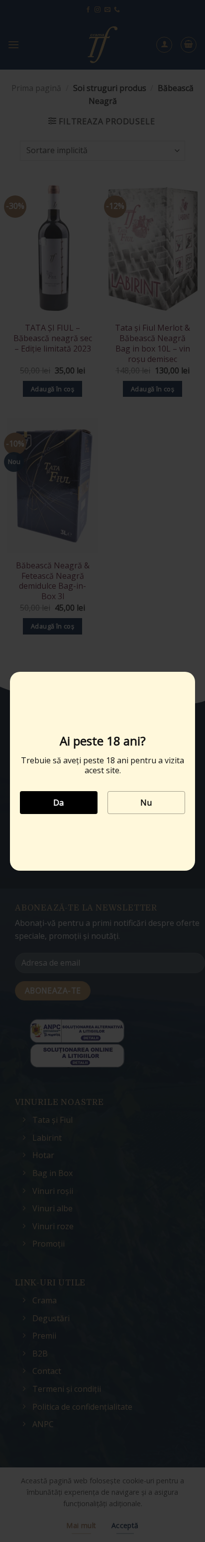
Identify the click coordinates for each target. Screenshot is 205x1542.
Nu (146, 802)
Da (58, 802)
